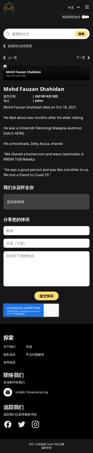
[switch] (86, 17)
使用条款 (9, 362)
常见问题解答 (35, 354)
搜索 (81, 34)
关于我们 (9, 347)
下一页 (80, 58)
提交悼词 (46, 296)
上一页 (12, 58)
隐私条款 (9, 354)
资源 (29, 347)
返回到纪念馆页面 (20, 46)
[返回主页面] (8, 7)
